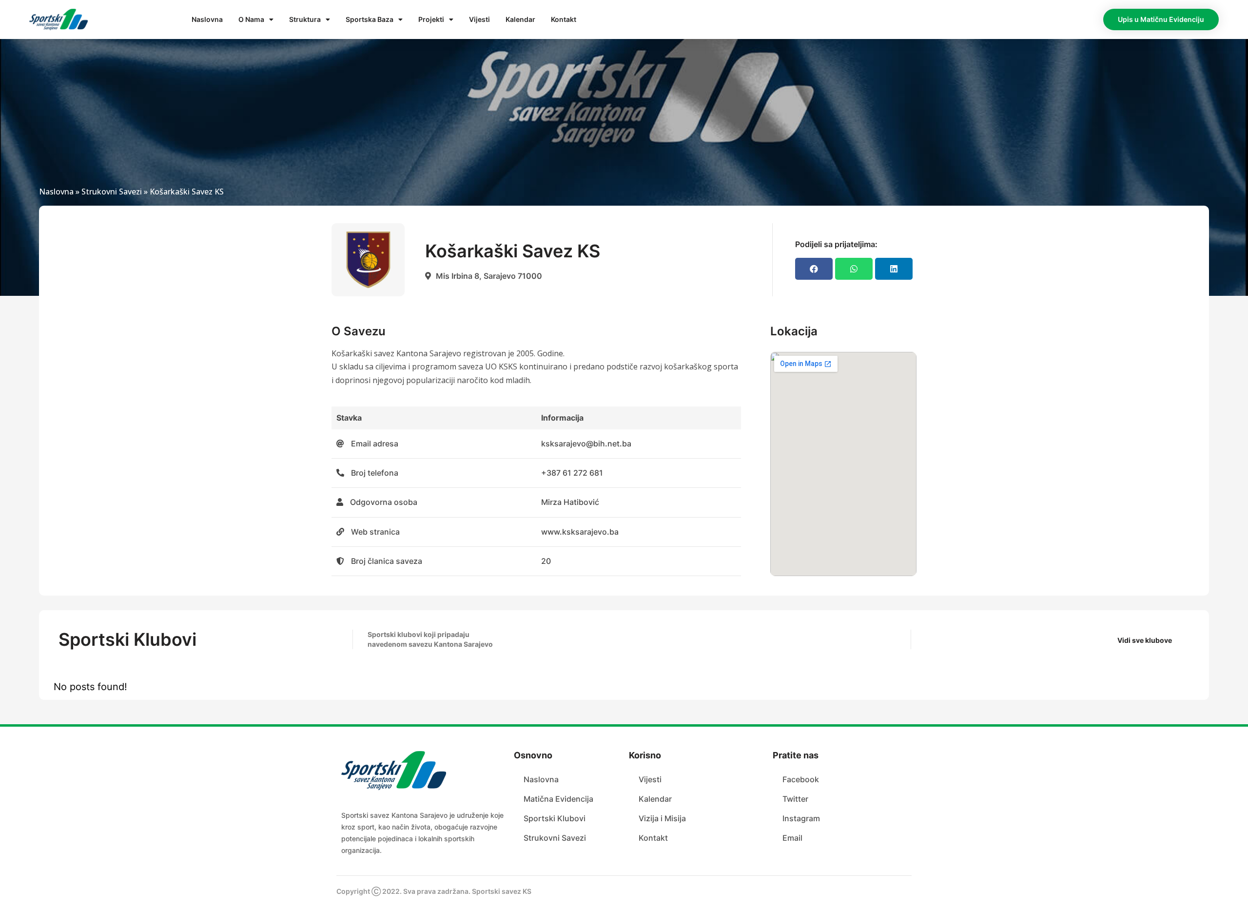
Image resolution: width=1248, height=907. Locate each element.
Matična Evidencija (558, 799)
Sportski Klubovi (554, 818)
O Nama (251, 19)
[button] (1161, 19)
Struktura (305, 19)
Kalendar (520, 19)
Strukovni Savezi (111, 191)
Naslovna (207, 19)
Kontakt (563, 19)
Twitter (795, 799)
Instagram (801, 818)
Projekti (431, 19)
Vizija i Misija (662, 818)
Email (792, 838)
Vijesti (479, 19)
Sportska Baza (369, 19)
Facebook (800, 779)
